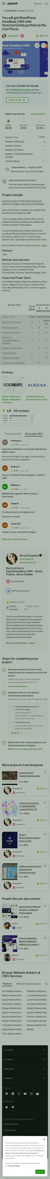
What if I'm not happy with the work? (25, 749)
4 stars (5, 418)
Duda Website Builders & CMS (37, 1021)
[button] (22, 36)
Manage (40, 1172)
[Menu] (3, 3)
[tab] (13, 433)
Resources (8, 1069)
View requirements (17, 686)
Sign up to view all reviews (14, 539)
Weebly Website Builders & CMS (37, 1008)
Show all (15, 733)
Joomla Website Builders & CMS (37, 995)
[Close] (44, 1139)
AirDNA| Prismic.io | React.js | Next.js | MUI (36, 398)
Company (8, 1078)
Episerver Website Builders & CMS (37, 1012)
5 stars (5, 416)
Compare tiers (38, 114)
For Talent (8, 1059)
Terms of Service (11, 1124)
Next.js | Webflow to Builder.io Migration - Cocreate (12, 399)
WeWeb (30, 1029)
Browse (37, 4)
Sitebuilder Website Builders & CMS (37, 991)
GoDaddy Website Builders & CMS (37, 1004)
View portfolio (26, 562)
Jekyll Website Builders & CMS (37, 1000)
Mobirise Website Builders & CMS (37, 1025)
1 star (5, 425)
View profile (25, 559)
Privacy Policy (10, 1130)
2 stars (5, 423)
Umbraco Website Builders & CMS (37, 1016)
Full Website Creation (20, 90)
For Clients (8, 1050)
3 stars (5, 420)
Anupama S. (13, 36)
